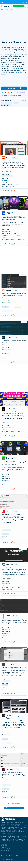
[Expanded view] (22, 100)
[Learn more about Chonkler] (3, 458)
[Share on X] (5, 92)
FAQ (2, 842)
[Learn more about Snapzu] (3, 664)
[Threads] (12, 855)
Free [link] (11, 103)
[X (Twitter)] (4, 855)
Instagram (3, 839)
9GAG (3, 74)
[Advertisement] (14, 25)
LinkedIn (9, 839)
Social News (4, 235)
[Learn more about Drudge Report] (3, 716)
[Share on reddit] (8, 92)
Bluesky (16, 837)
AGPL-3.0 (13, 302)
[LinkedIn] (17, 855)
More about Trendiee (13, 88)
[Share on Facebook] (2, 92)
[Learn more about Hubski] (3, 616)
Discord (17, 836)
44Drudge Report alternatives (7, 729)
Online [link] (2, 103)
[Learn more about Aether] (3, 290)
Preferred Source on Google (7, 852)
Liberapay (16, 840)
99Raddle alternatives (6, 524)
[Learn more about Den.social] (3, 769)
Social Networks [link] (4, 105)
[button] (15, 157)
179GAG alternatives (6, 422)
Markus (15, 826)
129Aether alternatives (6, 297)
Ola (10, 826)
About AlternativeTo (5, 848)
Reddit (17, 68)
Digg (12, 72)
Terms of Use (4, 844)
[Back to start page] (2, 2)
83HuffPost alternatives (6, 578)
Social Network (5, 180)
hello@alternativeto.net (6, 836)
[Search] (24, 2)
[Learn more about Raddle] (3, 511)
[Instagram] (14, 855)
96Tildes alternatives (6, 344)
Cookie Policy (4, 847)
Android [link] (7, 103)
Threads (20, 837)
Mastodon (11, 837)
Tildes (21, 72)
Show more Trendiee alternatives (14, 807)
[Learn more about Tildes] (3, 337)
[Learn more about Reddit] (3, 157)
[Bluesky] (9, 855)
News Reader (4, 738)
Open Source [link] (16, 103)
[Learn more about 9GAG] (3, 409)
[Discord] (1, 855)
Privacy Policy (4, 845)
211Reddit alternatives (6, 171)
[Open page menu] (26, 2)
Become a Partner (5, 850)
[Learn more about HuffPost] (3, 564)
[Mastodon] (6, 855)
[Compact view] (23, 100)
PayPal (21, 840)
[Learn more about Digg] (3, 213)
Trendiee (4, 47)
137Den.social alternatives (7, 779)
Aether (17, 72)
